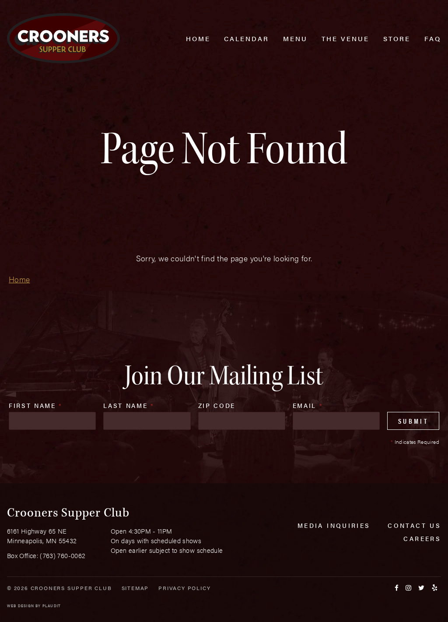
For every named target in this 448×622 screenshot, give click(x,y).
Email (308, 405)
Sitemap (135, 587)
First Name (36, 405)
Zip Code (216, 405)
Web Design (20, 605)
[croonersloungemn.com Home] (63, 38)
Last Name (128, 405)
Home (19, 279)
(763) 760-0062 (62, 555)
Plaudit (51, 605)
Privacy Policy (184, 587)
